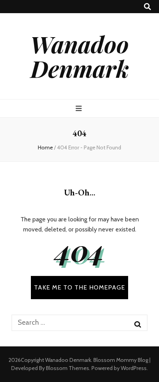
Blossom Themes (67, 368)
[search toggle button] (147, 6)
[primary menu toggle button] (80, 108)
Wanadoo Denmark (79, 56)
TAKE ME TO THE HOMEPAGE (79, 287)
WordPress (134, 368)
